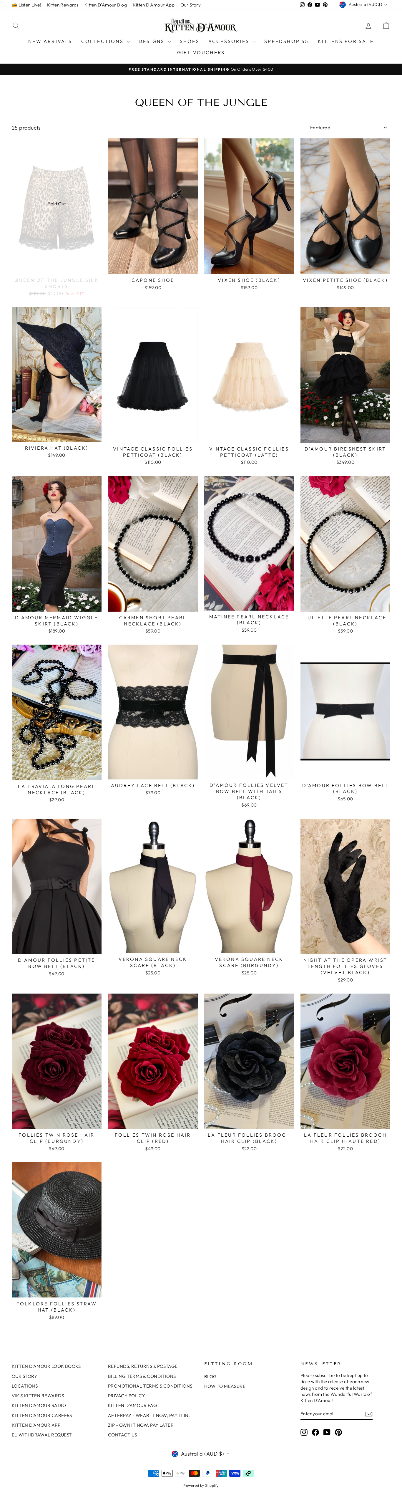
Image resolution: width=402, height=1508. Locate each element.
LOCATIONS (25, 1386)
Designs (153, 41)
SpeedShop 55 (286, 41)
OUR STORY (24, 1376)
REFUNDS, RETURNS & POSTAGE (143, 1366)
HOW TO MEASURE (224, 1386)
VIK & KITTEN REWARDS (38, 1395)
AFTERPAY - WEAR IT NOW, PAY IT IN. (149, 1415)
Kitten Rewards (62, 5)
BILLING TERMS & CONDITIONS (142, 1376)
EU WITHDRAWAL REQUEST (42, 1435)
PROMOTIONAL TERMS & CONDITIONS (150, 1386)
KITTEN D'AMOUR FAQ (132, 1405)
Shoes (190, 41)
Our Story (190, 5)
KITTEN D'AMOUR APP (36, 1425)
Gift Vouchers (201, 52)
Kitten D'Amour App (154, 5)
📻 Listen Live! (26, 5)
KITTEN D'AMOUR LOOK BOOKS (46, 1366)
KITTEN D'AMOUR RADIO (39, 1405)
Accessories (229, 41)
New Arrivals (50, 41)
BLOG (210, 1376)
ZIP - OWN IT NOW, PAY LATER (141, 1425)
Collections (103, 41)
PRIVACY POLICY (126, 1395)
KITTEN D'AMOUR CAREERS (42, 1415)
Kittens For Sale (346, 41)
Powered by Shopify (200, 1485)
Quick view (57, 267)
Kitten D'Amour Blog (105, 5)
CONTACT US (122, 1435)
